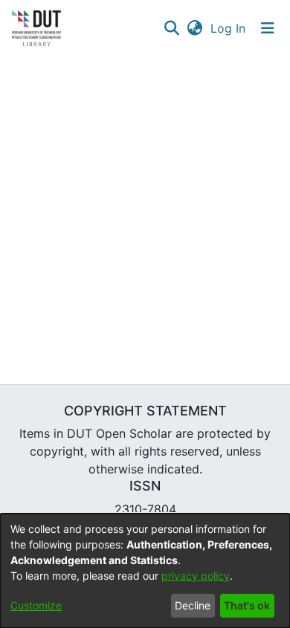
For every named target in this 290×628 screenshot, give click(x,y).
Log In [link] (228, 28)
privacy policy (195, 575)
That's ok (247, 605)
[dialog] (145, 571)
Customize (36, 605)
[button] (171, 28)
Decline (192, 605)
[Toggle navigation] (268, 28)
